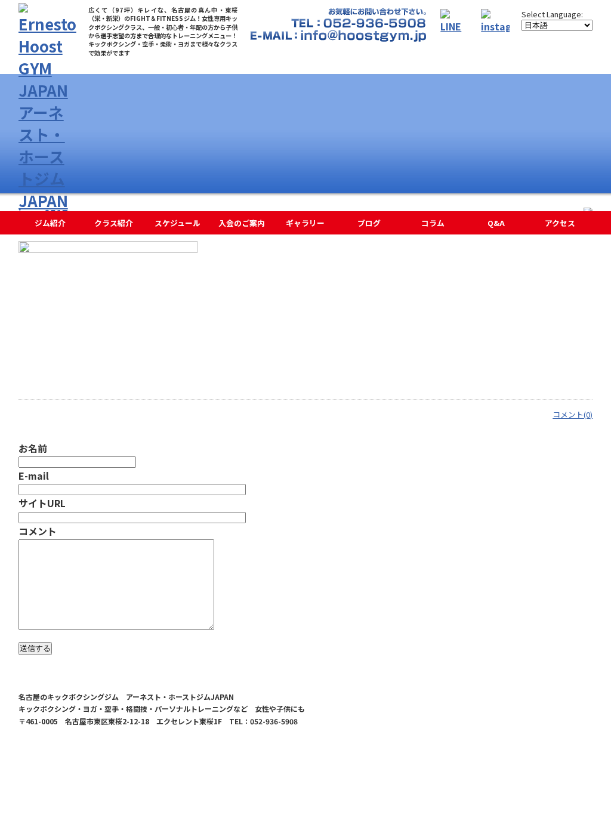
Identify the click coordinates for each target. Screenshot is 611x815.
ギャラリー (305, 223)
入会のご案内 (241, 223)
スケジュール (177, 223)
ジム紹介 (50, 223)
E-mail (33, 475)
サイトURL (42, 503)
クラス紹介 (113, 223)
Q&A (496, 223)
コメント (37, 531)
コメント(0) (573, 414)
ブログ (369, 223)
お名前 (32, 448)
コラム (433, 223)
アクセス (560, 223)
